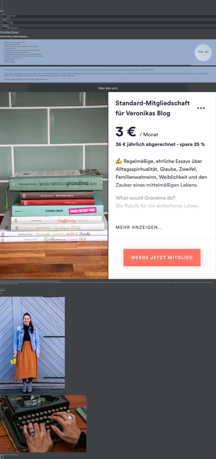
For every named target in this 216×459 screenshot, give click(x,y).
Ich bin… (5, 18)
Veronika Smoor (9, 31)
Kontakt (5, 24)
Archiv (8, 17)
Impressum (6, 26)
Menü (2, 11)
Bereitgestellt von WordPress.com (9, 454)
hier (38, 79)
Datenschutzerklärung (12, 28)
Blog (4, 14)
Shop (4, 20)
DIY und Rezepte (11, 15)
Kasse (11, 23)
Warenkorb (10, 21)
